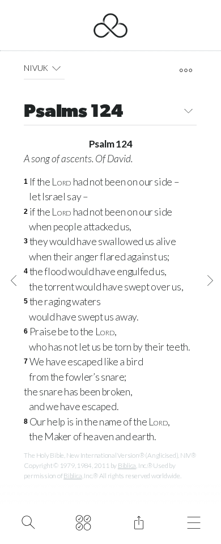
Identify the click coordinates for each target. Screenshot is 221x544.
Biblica (127, 465)
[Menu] (194, 521)
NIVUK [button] (36, 68)
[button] (56, 68)
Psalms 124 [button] (73, 112)
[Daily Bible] (83, 521)
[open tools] (186, 70)
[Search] (28, 521)
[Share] (138, 521)
